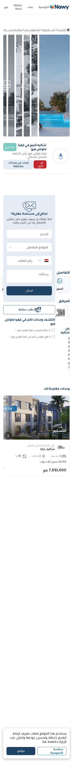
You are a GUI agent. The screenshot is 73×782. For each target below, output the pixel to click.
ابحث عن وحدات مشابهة (18, 164)
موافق (21, 751)
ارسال (29, 290)
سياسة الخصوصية (56, 751)
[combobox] (33, 247)
